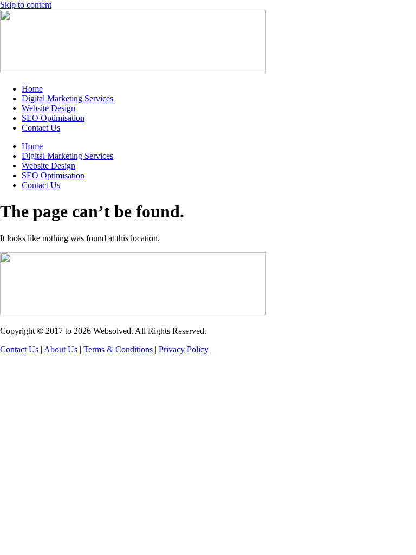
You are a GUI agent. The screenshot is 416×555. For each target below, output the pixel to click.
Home (32, 88)
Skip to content (25, 4)
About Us (60, 349)
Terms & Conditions (118, 349)
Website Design (48, 108)
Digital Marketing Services (67, 98)
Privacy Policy (184, 349)
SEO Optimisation (53, 117)
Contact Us (41, 127)
